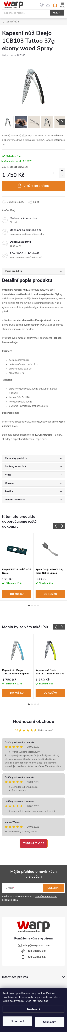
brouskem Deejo (43, 434)
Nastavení (33, 1009)
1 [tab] (29, 605)
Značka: (9, 210)
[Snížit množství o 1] (62, 175)
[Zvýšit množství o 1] (62, 170)
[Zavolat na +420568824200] (42, 5)
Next (62, 526)
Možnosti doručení (17, 167)
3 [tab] (35, 605)
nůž (24, 135)
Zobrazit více (33, 843)
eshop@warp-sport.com (36, 945)
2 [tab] (32, 605)
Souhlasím (49, 1022)
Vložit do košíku (36, 186)
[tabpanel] (17, 566)
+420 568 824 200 (36, 951)
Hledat (57, 12)
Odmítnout (17, 1021)
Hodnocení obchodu (33, 721)
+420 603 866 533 (36, 957)
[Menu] (62, 4)
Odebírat (53, 888)
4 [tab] (38, 605)
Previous (56, 526)
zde (46, 1001)
